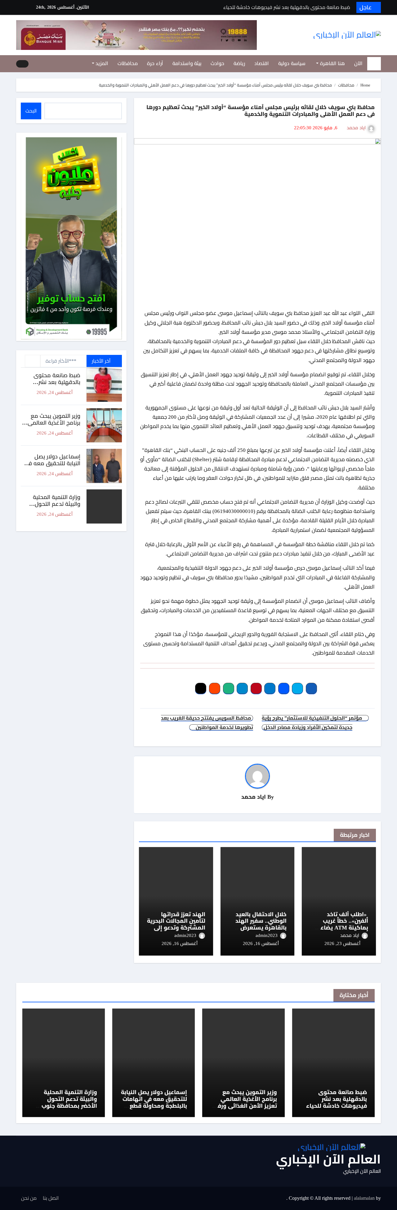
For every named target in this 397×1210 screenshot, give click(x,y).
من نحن (29, 1198)
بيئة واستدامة (187, 63)
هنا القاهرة (332, 63)
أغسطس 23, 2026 (342, 943)
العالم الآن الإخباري (328, 1159)
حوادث (217, 63)
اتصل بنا (51, 1198)
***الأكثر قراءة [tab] (61, 361)
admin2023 (267, 935)
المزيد (101, 63)
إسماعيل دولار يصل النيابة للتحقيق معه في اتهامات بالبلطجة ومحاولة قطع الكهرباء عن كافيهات (154, 1102)
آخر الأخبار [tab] (101, 361)
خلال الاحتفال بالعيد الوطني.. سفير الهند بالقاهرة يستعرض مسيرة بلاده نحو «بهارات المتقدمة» (261, 927)
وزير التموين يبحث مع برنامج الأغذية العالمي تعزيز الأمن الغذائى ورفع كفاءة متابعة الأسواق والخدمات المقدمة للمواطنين (245, 1109)
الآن (358, 63)
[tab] (32, 361)
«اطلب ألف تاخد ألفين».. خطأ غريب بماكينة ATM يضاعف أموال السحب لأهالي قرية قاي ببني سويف (340, 927)
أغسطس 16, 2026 (261, 943)
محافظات (128, 63)
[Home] (374, 63)
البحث (31, 110)
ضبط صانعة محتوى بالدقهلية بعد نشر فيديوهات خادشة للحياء (52, 382)
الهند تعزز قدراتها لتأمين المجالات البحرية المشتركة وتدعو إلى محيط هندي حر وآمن (176, 924)
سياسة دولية (292, 63)
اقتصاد (261, 63)
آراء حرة (155, 63)
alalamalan (364, 1198)
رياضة (239, 63)
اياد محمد (356, 127)
